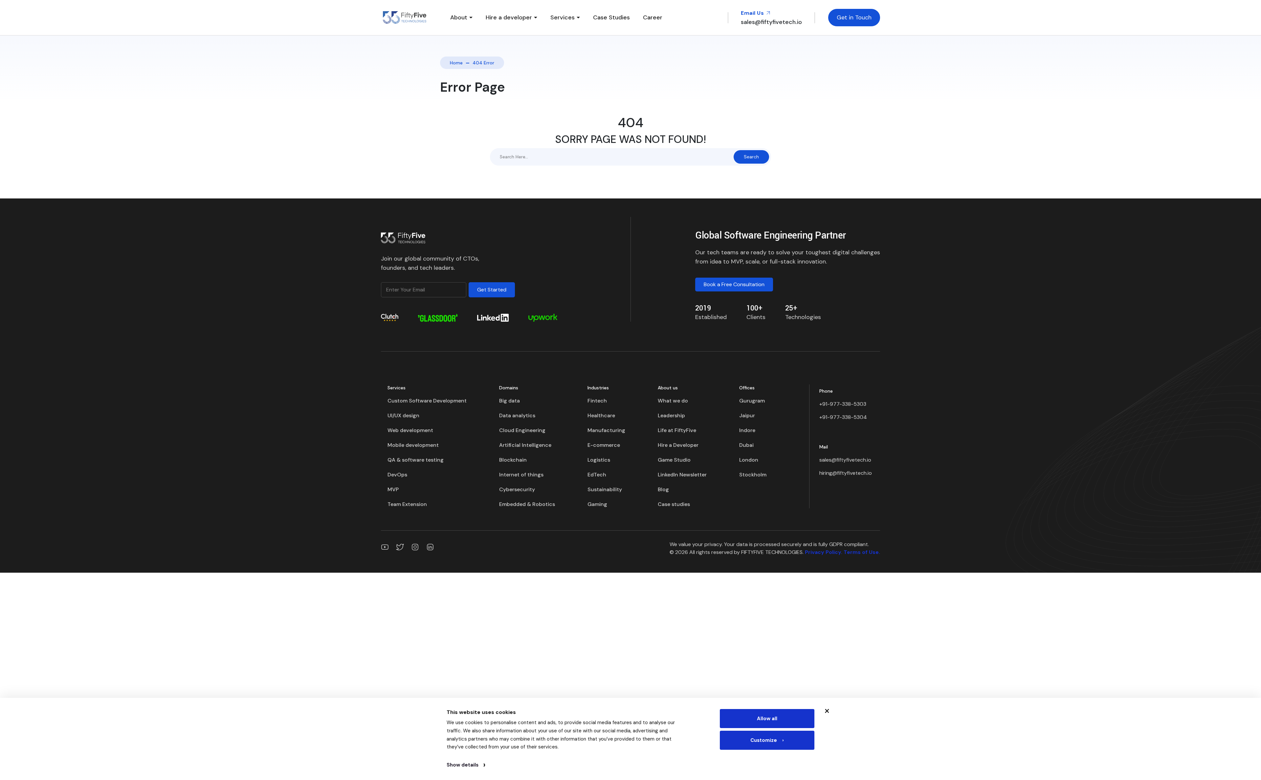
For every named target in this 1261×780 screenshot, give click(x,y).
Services (562, 17)
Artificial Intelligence (525, 445)
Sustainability (604, 489)
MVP (393, 489)
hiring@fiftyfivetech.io (845, 473)
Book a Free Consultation (734, 284)
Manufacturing (606, 430)
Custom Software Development (427, 400)
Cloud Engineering (522, 430)
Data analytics (517, 415)
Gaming (597, 504)
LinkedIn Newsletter (682, 474)
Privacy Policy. (823, 552)
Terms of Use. (862, 552)
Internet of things (521, 474)
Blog (663, 489)
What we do (673, 400)
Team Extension (407, 504)
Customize (767, 740)
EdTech (596, 474)
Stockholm (752, 474)
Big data (509, 400)
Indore (747, 430)
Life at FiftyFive (677, 430)
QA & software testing (415, 459)
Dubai (746, 445)
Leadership (671, 415)
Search (751, 157)
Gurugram (752, 400)
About (458, 17)
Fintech (597, 400)
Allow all (767, 718)
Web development (410, 430)
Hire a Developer (678, 445)
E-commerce (603, 445)
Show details (466, 765)
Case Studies (611, 17)
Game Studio (674, 459)
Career (652, 17)
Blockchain (513, 459)
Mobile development (413, 445)
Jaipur (747, 415)
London (748, 459)
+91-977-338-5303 (842, 404)
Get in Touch (854, 17)
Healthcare (601, 415)
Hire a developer (509, 17)
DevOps (397, 474)
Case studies (674, 504)
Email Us (753, 13)
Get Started (491, 289)
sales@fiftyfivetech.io (845, 459)
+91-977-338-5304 (843, 417)
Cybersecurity (517, 489)
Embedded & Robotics (527, 504)
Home (456, 63)
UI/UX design (403, 415)
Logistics (598, 459)
